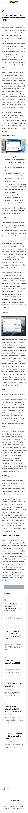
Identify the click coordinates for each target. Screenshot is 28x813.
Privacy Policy (8, 808)
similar (15, 112)
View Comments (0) (13, 586)
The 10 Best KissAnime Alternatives (13, 685)
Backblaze (4, 340)
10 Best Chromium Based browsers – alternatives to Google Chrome (13, 635)
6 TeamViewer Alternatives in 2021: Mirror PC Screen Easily (13, 709)
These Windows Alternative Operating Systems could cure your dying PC (12, 607)
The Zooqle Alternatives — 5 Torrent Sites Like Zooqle (13, 736)
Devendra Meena (19, 803)
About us (6, 806)
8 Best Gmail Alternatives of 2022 (12, 662)
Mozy (11, 394)
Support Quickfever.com (18, 808)
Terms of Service (19, 806)
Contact (12, 806)
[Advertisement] (14, 770)
